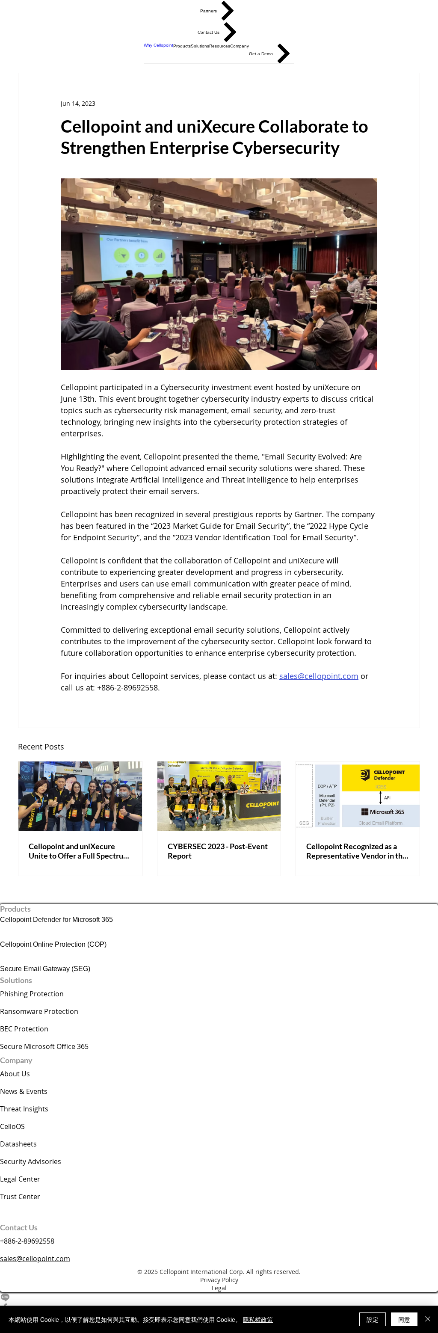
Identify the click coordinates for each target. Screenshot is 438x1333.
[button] (182, 46)
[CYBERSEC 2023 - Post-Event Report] (219, 796)
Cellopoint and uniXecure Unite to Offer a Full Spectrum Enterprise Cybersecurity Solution (79, 850)
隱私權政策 (258, 1319)
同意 (404, 1319)
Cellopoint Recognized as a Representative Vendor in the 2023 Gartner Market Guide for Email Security (356, 850)
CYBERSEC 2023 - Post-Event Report (218, 850)
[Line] (219, 1297)
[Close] (428, 1319)
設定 (373, 1319)
